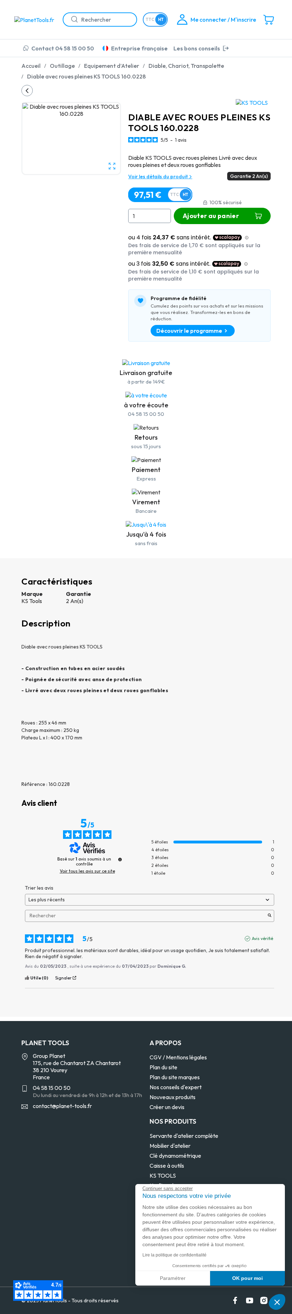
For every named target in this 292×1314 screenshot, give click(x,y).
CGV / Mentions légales (178, 1057)
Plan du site (163, 1067)
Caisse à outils (167, 1165)
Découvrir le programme (189, 330)
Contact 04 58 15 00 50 (62, 48)
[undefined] (120, 859)
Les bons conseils (196, 48)
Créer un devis (167, 1107)
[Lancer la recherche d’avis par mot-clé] (269, 915)
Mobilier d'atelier (170, 1145)
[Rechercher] (71, 19)
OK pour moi (247, 1278)
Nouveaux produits (172, 1097)
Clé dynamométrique (175, 1155)
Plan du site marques (175, 1077)
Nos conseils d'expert (176, 1087)
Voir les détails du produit (158, 176)
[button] (277, 1301)
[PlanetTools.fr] (35, 19)
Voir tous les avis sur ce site (87, 871)
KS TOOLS (163, 1175)
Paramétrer (173, 1278)
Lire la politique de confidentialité (174, 1255)
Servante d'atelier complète (184, 1135)
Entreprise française (139, 48)
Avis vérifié (262, 938)
